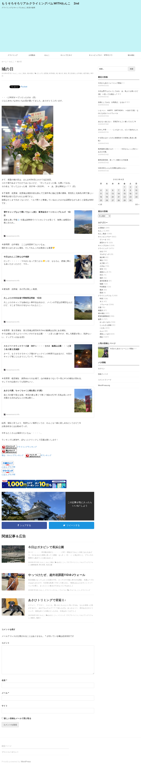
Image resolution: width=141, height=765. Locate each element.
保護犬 (100, 310)
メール (5, 693)
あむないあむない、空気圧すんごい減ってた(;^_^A (117, 121)
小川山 (102, 266)
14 (119, 194)
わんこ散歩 (22, 73)
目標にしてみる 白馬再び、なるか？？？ (114, 102)
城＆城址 (131, 55)
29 (125, 200)
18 (101, 197)
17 (136, 194)
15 (124, 194)
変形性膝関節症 (104, 316)
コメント (6, 643)
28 (119, 200)
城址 (65, 73)
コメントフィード (104, 380)
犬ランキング (45, 455)
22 (124, 197)
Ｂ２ (101, 301)
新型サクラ (104, 243)
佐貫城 (46, 73)
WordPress (26, 761)
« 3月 (100, 204)
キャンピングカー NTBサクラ (100, 55)
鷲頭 (101, 293)
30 (130, 200)
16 (130, 194)
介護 (99, 307)
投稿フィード (103, 374)
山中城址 (79, 73)
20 (113, 197)
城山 (101, 260)
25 (101, 200)
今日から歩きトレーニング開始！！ (111, 83)
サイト (4, 705)
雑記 (101, 337)
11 (101, 194)
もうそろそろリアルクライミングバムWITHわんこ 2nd (40, 3)
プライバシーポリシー (10, 752)
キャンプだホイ (66, 55)
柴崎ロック (104, 272)
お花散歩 (32, 55)
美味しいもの (105, 334)
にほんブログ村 (8, 467)
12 (107, 194)
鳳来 (101, 290)
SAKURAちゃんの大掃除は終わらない (112, 168)
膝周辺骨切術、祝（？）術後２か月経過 (113, 160)
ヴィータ (103, 239)
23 (130, 197)
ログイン (101, 369)
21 (119, 197)
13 (113, 194)
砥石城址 (86, 73)
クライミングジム (104, 295)
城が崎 (102, 257)
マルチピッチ (105, 254)
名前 (4, 680)
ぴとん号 (40, 73)
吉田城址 (52, 73)
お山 (101, 251)
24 (136, 197)
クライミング (13, 55)
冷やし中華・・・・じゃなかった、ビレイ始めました (118, 130)
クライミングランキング (27, 447)
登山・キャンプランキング (12, 455)
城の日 (61, 73)
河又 (101, 275)
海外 (101, 278)
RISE (101, 299)
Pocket (24, 86)
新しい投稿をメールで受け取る (17, 718)
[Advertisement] (70, 31)
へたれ (102, 328)
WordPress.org (104, 385)
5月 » (137, 204)
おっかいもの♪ (105, 322)
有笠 (101, 269)
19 (107, 197)
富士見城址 (72, 73)
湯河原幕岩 (104, 281)
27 (113, 200)
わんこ (46, 55)
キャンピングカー (104, 237)
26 (107, 200)
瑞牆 (101, 284)
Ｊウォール (104, 304)
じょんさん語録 (105, 325)
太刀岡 (102, 263)
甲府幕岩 (103, 287)
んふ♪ (102, 331)
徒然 (99, 319)
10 (136, 190)
